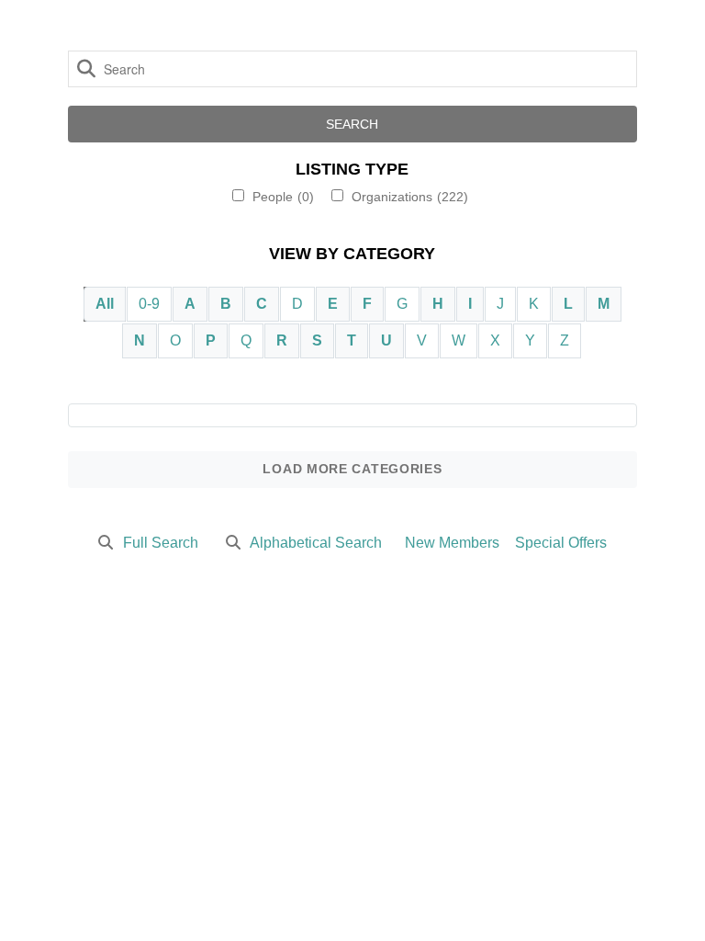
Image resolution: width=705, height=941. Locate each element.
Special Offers (561, 542)
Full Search (160, 542)
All (104, 304)
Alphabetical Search (316, 542)
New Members (452, 542)
